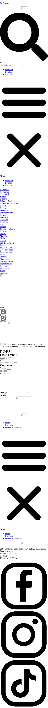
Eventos (8, 72)
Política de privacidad (14, 427)
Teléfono (4, 371)
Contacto (8, 74)
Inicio (7, 423)
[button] (24, 127)
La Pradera (4, 3)
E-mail (3, 373)
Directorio (9, 69)
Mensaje (3, 392)
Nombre (3, 368)
